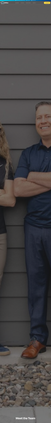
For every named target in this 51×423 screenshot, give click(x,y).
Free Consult (47, 2)
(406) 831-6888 (34, 0)
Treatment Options (28, 2)
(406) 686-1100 (28, 0)
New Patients (17, 2)
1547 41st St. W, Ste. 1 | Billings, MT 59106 (20, 0)
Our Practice (22, 2)
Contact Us (34, 2)
